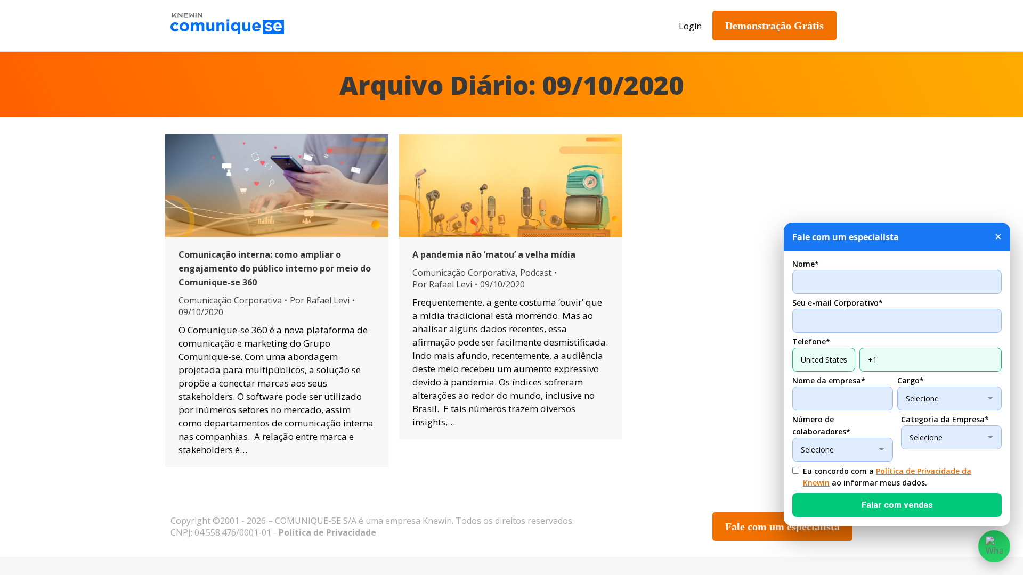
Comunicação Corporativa (230, 300)
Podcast (535, 272)
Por (320, 300)
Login (690, 26)
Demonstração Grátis (774, 25)
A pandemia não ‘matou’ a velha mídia (493, 254)
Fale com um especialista (782, 526)
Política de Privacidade (327, 532)
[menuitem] (370, 25)
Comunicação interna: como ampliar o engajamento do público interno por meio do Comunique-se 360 (274, 268)
